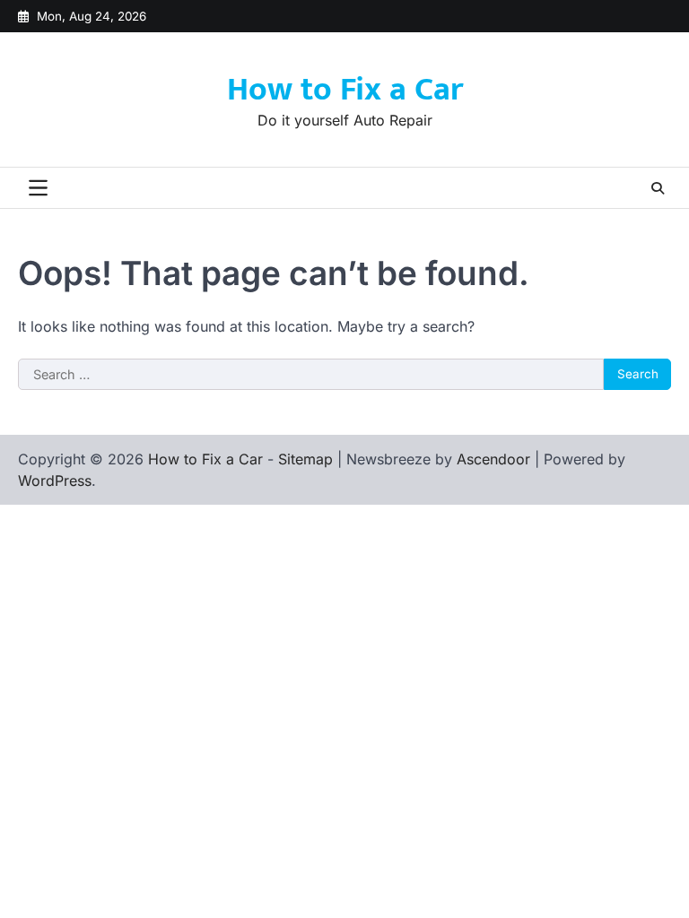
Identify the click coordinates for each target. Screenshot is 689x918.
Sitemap (305, 459)
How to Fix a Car (345, 89)
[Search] (657, 188)
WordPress (55, 480)
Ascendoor (493, 459)
